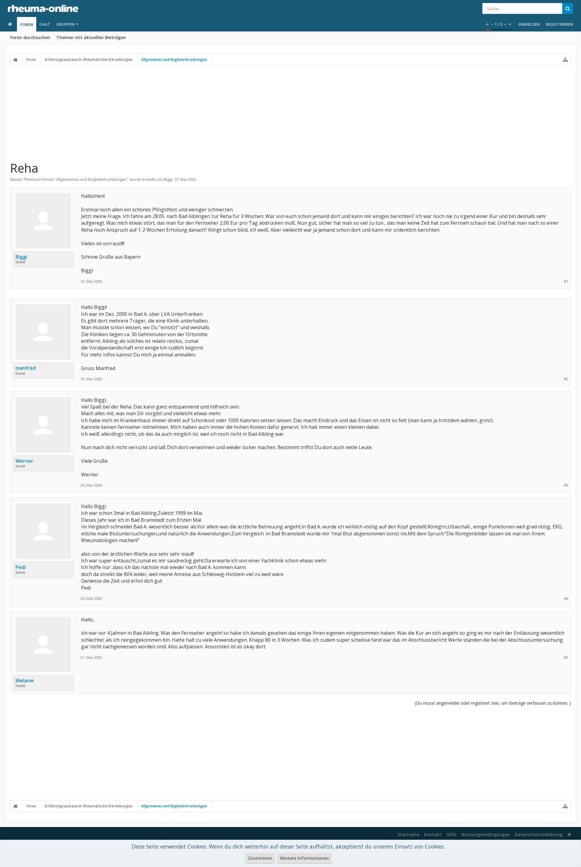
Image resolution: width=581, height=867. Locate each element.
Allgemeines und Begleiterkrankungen (92, 179)
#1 (566, 281)
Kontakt (432, 834)
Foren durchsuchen (30, 37)
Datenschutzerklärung (539, 834)
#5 (566, 657)
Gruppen (65, 24)
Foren (26, 24)
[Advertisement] (290, 113)
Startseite (408, 834)
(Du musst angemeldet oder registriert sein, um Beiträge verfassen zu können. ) (493, 703)
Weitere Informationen (304, 858)
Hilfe (451, 834)
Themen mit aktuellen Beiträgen (91, 37)
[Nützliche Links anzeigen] (565, 59)
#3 (566, 485)
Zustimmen (260, 858)
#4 (566, 598)
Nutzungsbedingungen (485, 834)
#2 (566, 379)
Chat (44, 24)
